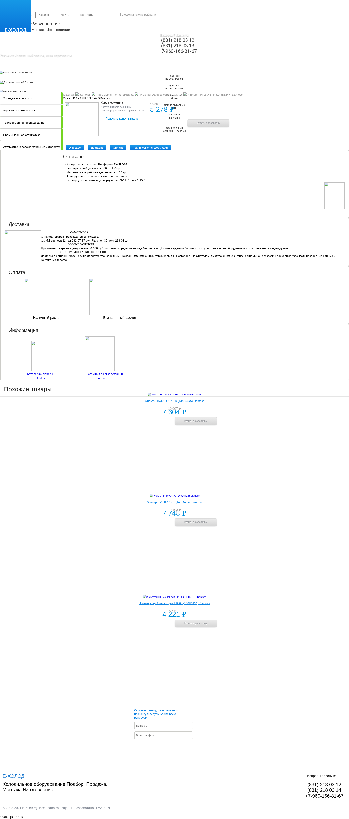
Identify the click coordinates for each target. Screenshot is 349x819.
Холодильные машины (18, 98)
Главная (68, 94)
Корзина (179, 14)
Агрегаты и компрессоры (19, 110)
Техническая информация (150, 147)
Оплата (118, 147)
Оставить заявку (167, 747)
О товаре (75, 147)
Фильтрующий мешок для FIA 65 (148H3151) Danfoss (174, 603)
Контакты (86, 14)
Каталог (44, 14)
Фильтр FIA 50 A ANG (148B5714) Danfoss (174, 502)
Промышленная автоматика (21, 134)
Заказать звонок (23, 67)
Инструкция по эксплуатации (104, 373)
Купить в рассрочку (208, 123)
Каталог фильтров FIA (41, 373)
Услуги (64, 14)
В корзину (166, 122)
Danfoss (41, 378)
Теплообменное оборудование (23, 122)
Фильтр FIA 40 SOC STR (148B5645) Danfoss (174, 401)
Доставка (97, 147)
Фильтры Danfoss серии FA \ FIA (161, 94)
